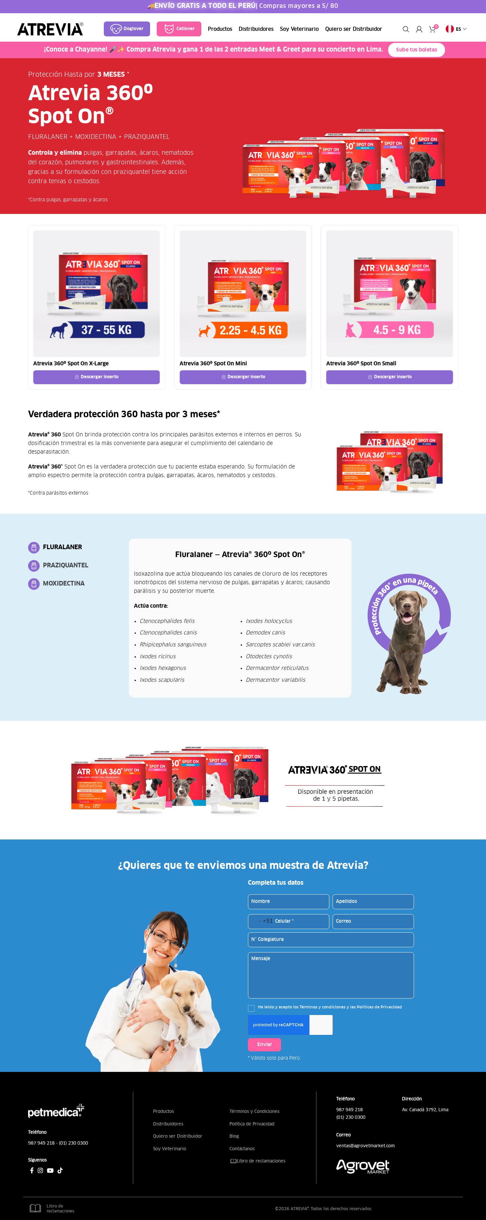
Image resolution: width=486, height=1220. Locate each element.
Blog (234, 1136)
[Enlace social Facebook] (32, 1170)
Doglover (133, 29)
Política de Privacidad (251, 1123)
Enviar (264, 1044)
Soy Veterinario (169, 1148)
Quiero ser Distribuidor (177, 1136)
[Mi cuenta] (419, 29)
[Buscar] (406, 29)
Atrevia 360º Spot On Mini (213, 363)
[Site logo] (50, 28)
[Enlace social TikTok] (60, 1170)
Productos (163, 1111)
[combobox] (260, 922)
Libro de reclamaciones (260, 1161)
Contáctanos (242, 1148)
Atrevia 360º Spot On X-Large (70, 363)
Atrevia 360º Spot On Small (361, 363)
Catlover (186, 29)
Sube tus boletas (416, 50)
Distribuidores (168, 1123)
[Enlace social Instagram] (40, 1170)
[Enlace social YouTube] (50, 1170)
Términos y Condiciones (254, 1111)
